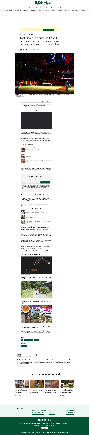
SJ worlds (10, 10)
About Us (50, 410)
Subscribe (28, 7)
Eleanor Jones (63, 397)
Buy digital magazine (45, 423)
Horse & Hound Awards (70, 410)
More (61, 7)
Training (47, 7)
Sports (37, 7)
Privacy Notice (26, 186)
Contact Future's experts (34, 423)
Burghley (47, 10)
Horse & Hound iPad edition (37, 412)
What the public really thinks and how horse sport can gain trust (36, 302)
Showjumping (23, 345)
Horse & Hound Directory (70, 412)
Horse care (42, 7)
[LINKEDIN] (37, 355)
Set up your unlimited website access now (37, 335)
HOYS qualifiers (53, 10)
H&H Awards (25, 10)
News (33, 7)
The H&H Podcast (74, 10)
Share (23, 101)
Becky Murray (18, 395)
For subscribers (66, 10)
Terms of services (35, 185)
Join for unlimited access (48, 29)
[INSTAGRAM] (35, 355)
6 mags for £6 (41, 10)
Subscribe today (43, 331)
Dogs (57, 7)
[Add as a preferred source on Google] (44, 428)
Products (52, 7)
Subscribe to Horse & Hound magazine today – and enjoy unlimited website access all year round (35, 326)
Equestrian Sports (24, 34)
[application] (36, 120)
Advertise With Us (52, 414)
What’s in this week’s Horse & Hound (39, 410)
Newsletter (60, 10)
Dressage (31, 34)
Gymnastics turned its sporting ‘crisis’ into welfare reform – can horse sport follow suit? (36, 278)
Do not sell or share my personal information (44, 425)
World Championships (33, 10)
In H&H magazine (82, 10)
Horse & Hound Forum (70, 414)
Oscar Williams (26, 49)
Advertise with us (65, 423)
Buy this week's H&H (24, 423)
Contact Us (51, 412)
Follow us (44, 101)
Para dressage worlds (17, 10)
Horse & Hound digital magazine (38, 414)
